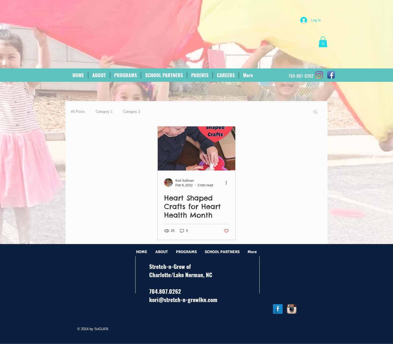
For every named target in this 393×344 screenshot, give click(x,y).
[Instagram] (319, 75)
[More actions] (228, 182)
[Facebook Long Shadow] (278, 309)
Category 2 (131, 112)
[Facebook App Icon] (331, 75)
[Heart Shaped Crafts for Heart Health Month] (196, 148)
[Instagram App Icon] (291, 309)
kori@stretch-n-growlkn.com (183, 299)
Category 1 (104, 112)
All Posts (78, 112)
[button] (323, 41)
